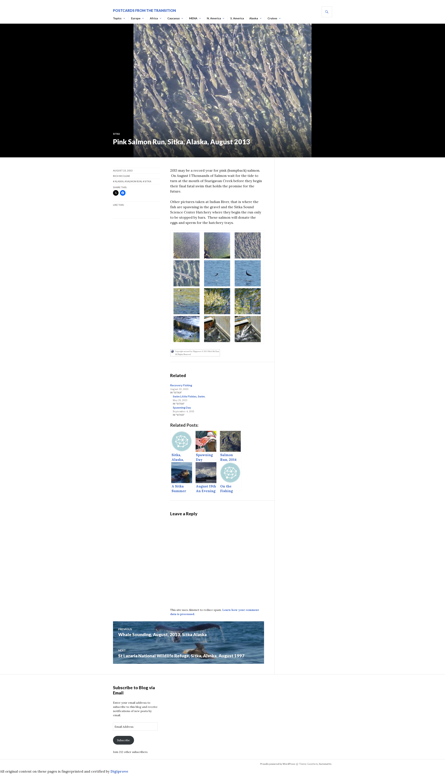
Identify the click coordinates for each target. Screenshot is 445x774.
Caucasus (173, 18)
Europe (135, 18)
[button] (186, 245)
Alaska (253, 18)
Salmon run (134, 181)
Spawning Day (182, 407)
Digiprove (119, 771)
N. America (214, 18)
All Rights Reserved (183, 354)
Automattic (325, 764)
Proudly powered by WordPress (277, 764)
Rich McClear (121, 176)
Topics (117, 18)
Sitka (116, 133)
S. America (237, 18)
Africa (154, 18)
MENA (193, 18)
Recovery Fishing (181, 385)
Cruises (272, 18)
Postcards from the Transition (144, 10)
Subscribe (123, 740)
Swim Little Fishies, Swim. (189, 396)
